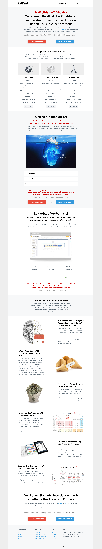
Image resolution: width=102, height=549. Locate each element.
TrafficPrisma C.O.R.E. (40, 534)
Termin (54, 534)
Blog (78, 3)
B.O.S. (54, 29)
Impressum (65, 546)
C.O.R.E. (58, 29)
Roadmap (20, 532)
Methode (61, 3)
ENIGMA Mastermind (40, 538)
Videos (53, 536)
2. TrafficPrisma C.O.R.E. (34, 178)
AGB (52, 546)
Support (82, 546)
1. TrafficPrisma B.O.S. (33, 173)
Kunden (73, 3)
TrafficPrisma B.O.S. (40, 532)
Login (82, 3)
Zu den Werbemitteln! (65, 41)
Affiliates (20, 536)
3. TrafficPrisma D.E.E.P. (33, 184)
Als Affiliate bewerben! (37, 41)
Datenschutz (57, 546)
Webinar (54, 538)
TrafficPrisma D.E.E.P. (40, 536)
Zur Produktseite (28, 106)
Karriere (20, 538)
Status (76, 546)
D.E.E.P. (64, 29)
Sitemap (71, 546)
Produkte (67, 3)
